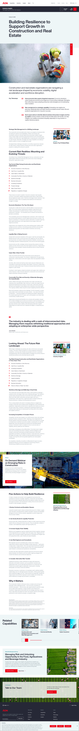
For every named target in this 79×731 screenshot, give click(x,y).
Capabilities (12, 3)
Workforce (55, 719)
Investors (63, 3)
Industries (19, 3)
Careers (59, 3)
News (67, 3)
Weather (55, 717)
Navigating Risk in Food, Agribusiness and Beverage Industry (61, 508)
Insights (24, 3)
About (29, 3)
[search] (33, 3)
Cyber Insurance (64, 632)
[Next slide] (26, 640)
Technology (55, 714)
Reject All (60, 726)
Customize (53, 726)
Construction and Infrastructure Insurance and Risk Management (30, 633)
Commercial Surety (46, 632)
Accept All (68, 726)
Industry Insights (7, 8)
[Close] (77, 726)
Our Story (30, 712)
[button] (11, 670)
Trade (54, 712)
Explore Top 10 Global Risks (61, 143)
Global (74, 3)
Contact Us (53, 3)
